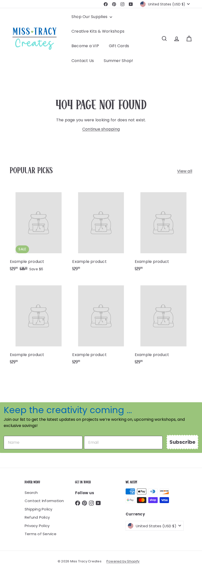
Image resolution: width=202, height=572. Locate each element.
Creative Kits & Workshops (97, 31)
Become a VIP (85, 46)
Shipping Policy (38, 509)
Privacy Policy (37, 525)
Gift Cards (119, 46)
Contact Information (44, 500)
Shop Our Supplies (89, 17)
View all (184, 171)
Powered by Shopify (122, 561)
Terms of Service (40, 533)
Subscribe (182, 442)
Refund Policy (37, 517)
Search (31, 492)
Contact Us (82, 61)
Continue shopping (101, 129)
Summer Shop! (118, 61)
